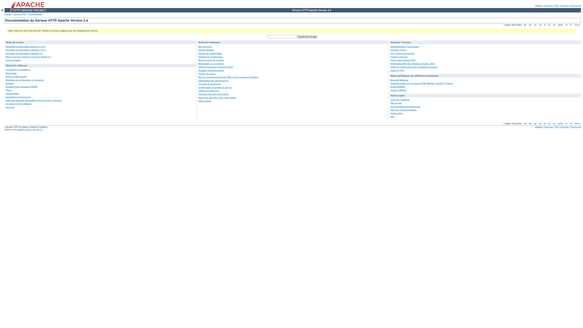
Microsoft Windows (399, 80)
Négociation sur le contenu (211, 63)
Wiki (392, 117)
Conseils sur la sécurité (209, 84)
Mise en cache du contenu (211, 60)
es (540, 25)
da (525, 25)
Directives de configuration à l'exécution (25, 80)
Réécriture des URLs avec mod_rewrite (217, 97)
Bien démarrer (205, 46)
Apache (8, 14)
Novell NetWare (397, 86)
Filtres (9, 90)
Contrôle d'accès (398, 50)
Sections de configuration (210, 57)
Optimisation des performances (213, 80)
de (530, 25)
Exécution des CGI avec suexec (213, 94)
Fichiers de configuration (210, 53)
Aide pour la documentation (403, 110)
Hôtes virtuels (204, 101)
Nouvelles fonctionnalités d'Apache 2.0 (24, 53)
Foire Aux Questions (400, 100)
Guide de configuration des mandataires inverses (414, 67)
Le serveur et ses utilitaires (18, 103)
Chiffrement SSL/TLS (208, 91)
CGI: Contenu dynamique (402, 53)
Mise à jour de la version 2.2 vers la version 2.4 (28, 57)
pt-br (560, 25)
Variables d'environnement (211, 70)
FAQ (557, 6)
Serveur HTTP (20, 14)
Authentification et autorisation (404, 46)
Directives (548, 6)
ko (554, 25)
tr (571, 25)
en (535, 25)
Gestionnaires (12, 93)
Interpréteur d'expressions (18, 97)
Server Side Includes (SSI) (403, 60)
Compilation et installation (18, 69)
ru (566, 25)
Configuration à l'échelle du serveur (215, 87)
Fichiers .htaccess (399, 57)
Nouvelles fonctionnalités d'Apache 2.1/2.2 (26, 50)
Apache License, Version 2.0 (29, 129)
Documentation (35, 14)
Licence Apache (13, 60)
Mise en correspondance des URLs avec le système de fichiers (228, 77)
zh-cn (577, 25)
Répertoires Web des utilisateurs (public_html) (412, 63)
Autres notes (396, 113)
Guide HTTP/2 (397, 70)
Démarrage (11, 73)
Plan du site (575, 6)
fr (545, 25)
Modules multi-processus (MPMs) (22, 86)
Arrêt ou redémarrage (16, 76)
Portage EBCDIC (398, 90)
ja (549, 25)
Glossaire (564, 6)
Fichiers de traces (206, 74)
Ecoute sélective (206, 50)
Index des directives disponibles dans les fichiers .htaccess (34, 100)
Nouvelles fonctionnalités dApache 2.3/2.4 (26, 46)
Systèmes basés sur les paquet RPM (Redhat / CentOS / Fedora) (421, 83)
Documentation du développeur (405, 106)
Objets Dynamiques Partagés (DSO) (215, 67)
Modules (539, 6)
